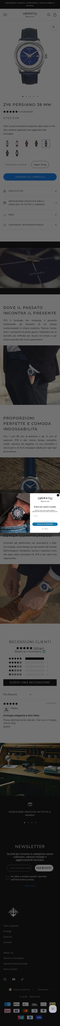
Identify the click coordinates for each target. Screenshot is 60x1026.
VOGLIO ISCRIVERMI (45, 524)
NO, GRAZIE (45, 528)
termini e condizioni (46, 521)
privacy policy (52, 521)
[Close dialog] (58, 495)
